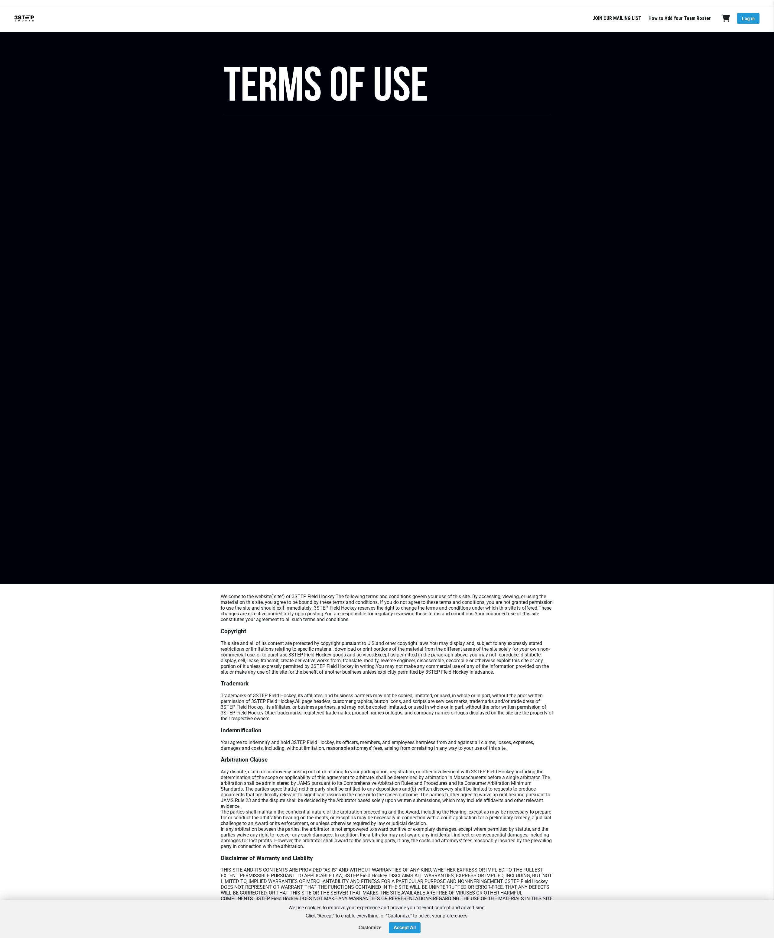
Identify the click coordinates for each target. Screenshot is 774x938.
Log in (748, 18)
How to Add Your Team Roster (680, 18)
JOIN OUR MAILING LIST (617, 18)
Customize (370, 927)
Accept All (405, 927)
